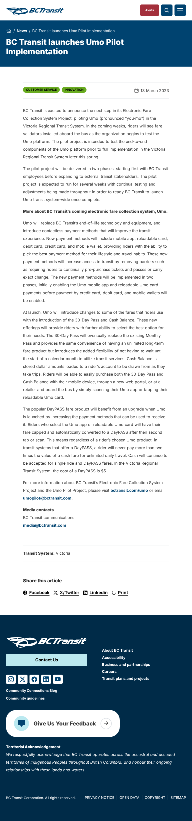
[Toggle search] (166, 10)
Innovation (74, 90)
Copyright (155, 797)
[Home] (9, 30)
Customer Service (41, 90)
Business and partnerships (126, 664)
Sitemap (178, 797)
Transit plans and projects (125, 678)
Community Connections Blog (31, 690)
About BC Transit (117, 650)
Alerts (149, 10)
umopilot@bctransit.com (47, 498)
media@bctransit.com (44, 525)
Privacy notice (99, 797)
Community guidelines (25, 698)
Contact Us (46, 659)
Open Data (130, 797)
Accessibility (114, 657)
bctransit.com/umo (129, 490)
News (22, 31)
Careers (109, 671)
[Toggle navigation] (180, 10)
